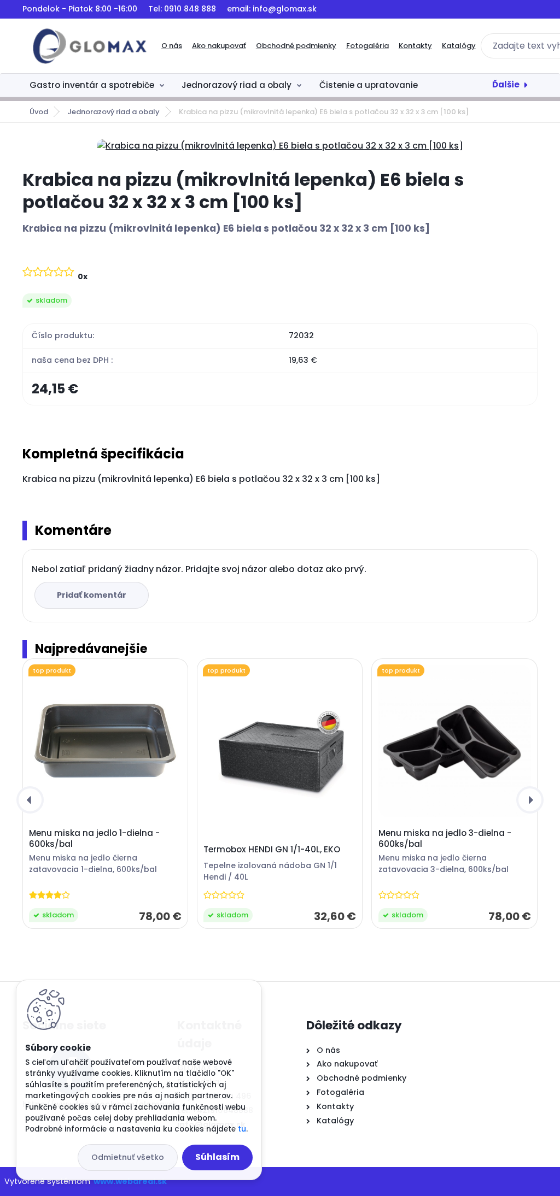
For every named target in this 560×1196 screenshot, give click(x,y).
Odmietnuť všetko (127, 1157)
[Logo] (89, 46)
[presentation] (30, 800)
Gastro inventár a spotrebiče (92, 85)
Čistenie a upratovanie (368, 85)
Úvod (39, 112)
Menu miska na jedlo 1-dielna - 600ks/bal (94, 839)
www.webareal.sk (130, 1181)
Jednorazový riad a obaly (236, 85)
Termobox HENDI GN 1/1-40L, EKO (271, 849)
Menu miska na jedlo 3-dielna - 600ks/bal (444, 839)
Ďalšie (506, 84)
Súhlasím (217, 1157)
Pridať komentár (91, 595)
